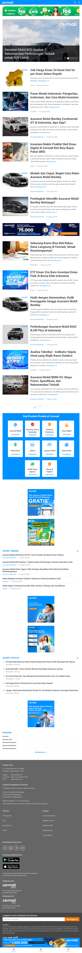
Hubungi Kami (7, 825)
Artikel (5, 830)
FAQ (4, 820)
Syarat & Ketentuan (49, 816)
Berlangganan (72, 919)
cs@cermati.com (16, 779)
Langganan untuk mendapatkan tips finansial (20, 915)
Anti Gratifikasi (47, 835)
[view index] (77, 551)
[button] (6, 39)
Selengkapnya (40, 752)
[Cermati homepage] (10, 938)
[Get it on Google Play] (41, 859)
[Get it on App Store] (41, 866)
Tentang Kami (7, 816)
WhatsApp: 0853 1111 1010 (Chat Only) (16, 801)
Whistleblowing (48, 830)
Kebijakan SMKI (48, 825)
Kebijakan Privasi (48, 820)
